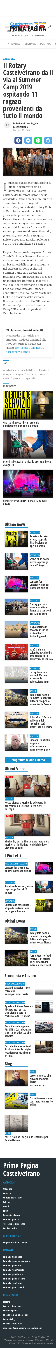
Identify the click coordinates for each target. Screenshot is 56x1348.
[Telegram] (48, 140)
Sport (5, 1210)
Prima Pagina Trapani (13, 1287)
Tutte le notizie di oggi (14, 1223)
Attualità (14, 43)
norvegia (7, 374)
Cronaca (30, 43)
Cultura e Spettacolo (12, 1197)
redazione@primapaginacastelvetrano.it (22, 1327)
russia (6, 378)
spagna (19, 374)
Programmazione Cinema (15, 1242)
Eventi (6, 1206)
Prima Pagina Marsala (13, 1269)
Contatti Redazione (12, 1306)
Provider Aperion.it (11, 1310)
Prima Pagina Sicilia (12, 1283)
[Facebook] (18, 140)
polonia (16, 378)
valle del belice (28, 370)
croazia (41, 374)
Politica (45, 43)
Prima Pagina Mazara (13, 1274)
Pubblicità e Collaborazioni (15, 1314)
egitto (30, 374)
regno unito (30, 378)
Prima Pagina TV (11, 1219)
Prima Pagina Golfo (12, 1265)
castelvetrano (9, 370)
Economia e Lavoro (11, 1215)
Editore (6, 1301)
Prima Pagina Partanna (14, 1278)
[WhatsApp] (38, 140)
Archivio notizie (10, 1228)
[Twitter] (28, 140)
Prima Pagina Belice (12, 1256)
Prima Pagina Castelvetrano (16, 1261)
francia (42, 370)
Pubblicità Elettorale (12, 1323)
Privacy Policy (9, 1319)
